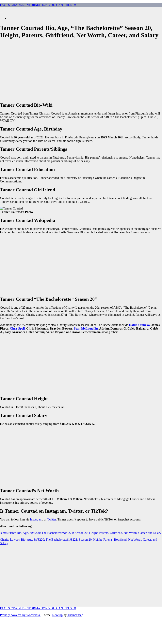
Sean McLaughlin (86, 328)
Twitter (51, 519)
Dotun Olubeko (139, 325)
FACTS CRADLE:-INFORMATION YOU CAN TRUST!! (38, 5)
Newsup (57, 615)
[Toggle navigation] (1, 12)
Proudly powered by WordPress (20, 615)
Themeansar (74, 615)
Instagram (36, 519)
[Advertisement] (81, 71)
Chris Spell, (17, 328)
